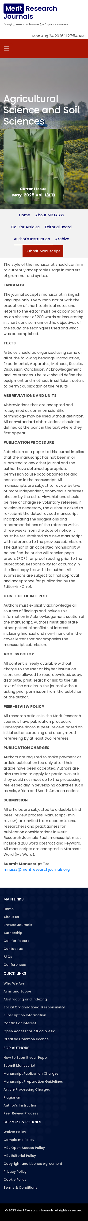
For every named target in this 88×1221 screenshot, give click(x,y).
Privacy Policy (15, 1171)
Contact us (13, 948)
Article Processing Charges (27, 1089)
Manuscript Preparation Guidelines (33, 1081)
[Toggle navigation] (6, 48)
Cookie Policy (15, 1179)
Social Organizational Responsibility (34, 1007)
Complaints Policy (19, 1139)
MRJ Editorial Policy (20, 1155)
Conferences (15, 964)
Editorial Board (58, 227)
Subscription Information (25, 1015)
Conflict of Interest (20, 1023)
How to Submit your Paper (26, 1057)
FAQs (8, 956)
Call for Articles (25, 227)
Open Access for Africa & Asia (29, 1031)
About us (11, 917)
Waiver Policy (15, 1131)
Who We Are (14, 983)
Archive (62, 239)
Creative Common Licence (26, 1039)
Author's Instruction (32, 239)
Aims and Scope (17, 991)
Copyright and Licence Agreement (33, 1163)
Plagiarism (12, 1097)
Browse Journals (18, 924)
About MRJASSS (49, 215)
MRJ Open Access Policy (24, 1147)
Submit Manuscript (43, 251)
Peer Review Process (21, 1113)
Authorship (13, 932)
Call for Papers (16, 940)
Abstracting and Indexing (25, 999)
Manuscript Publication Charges (31, 1073)
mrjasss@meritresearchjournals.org (37, 869)
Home (24, 215)
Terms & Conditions (20, 1187)
